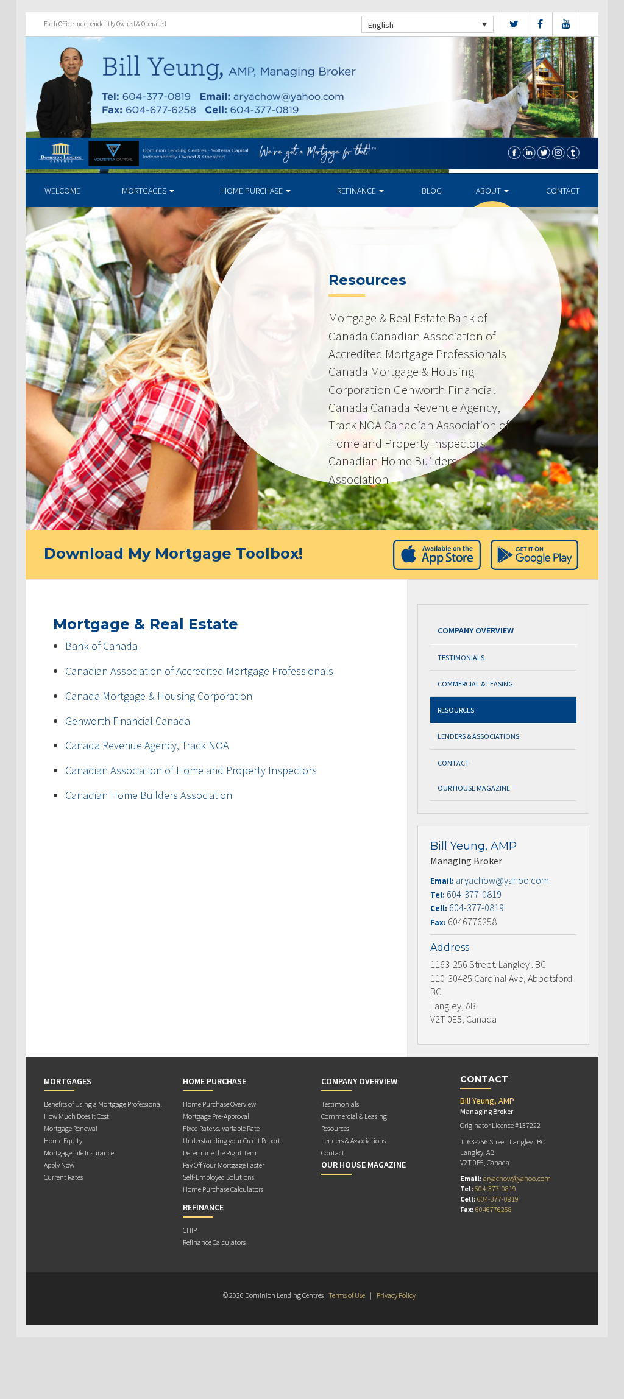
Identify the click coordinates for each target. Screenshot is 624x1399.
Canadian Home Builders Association (148, 795)
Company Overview (476, 630)
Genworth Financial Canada (127, 721)
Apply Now (59, 1164)
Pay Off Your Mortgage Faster (223, 1164)
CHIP (190, 1230)
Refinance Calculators (214, 1242)
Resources (456, 709)
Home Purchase (253, 190)
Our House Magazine (474, 787)
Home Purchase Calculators (223, 1189)
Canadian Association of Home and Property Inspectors (191, 770)
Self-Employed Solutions (218, 1177)
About (489, 190)
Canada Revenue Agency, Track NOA (147, 745)
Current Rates (63, 1177)
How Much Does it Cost (76, 1116)
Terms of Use (346, 1295)
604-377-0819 (474, 894)
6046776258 (493, 1209)
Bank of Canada (101, 646)
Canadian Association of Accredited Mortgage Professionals (199, 671)
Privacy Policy (396, 1295)
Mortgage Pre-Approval (216, 1116)
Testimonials (461, 657)
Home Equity (63, 1140)
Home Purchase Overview (219, 1103)
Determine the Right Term (221, 1152)
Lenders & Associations (478, 736)
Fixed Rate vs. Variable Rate (221, 1128)
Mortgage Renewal (71, 1128)
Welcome (62, 190)
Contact (563, 190)
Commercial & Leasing (475, 683)
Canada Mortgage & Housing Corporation (158, 696)
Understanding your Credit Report (231, 1140)
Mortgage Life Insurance (79, 1152)
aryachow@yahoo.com (502, 880)
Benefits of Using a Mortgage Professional (103, 1103)
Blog (432, 190)
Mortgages (145, 190)
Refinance (357, 190)
